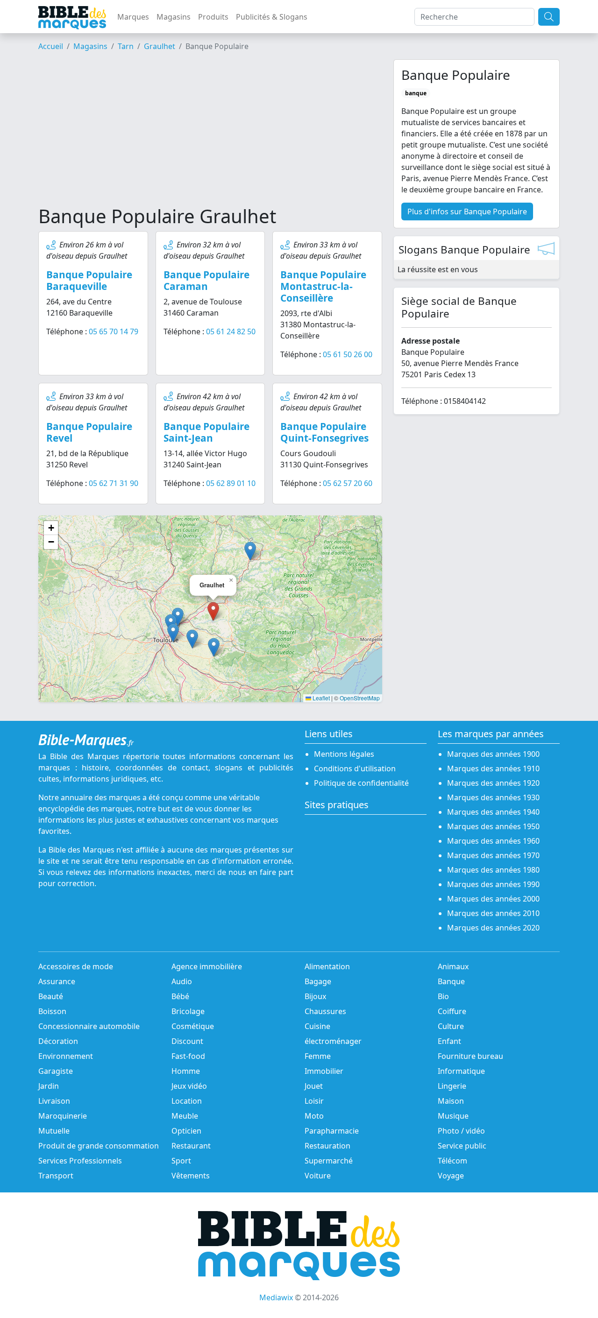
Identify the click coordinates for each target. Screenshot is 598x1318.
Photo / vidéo (461, 1131)
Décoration (58, 1041)
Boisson (52, 1011)
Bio (443, 996)
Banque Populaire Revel (89, 432)
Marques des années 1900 (493, 754)
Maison (451, 1101)
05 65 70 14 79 (113, 331)
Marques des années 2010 (493, 913)
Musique (453, 1116)
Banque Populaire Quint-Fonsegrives (324, 432)
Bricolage (188, 1011)
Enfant (449, 1041)
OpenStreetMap (360, 698)
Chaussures (325, 1011)
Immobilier (324, 1071)
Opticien (186, 1131)
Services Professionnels (80, 1161)
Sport (181, 1161)
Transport (55, 1175)
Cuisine (317, 1026)
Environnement (65, 1056)
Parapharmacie (332, 1131)
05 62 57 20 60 (347, 483)
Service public (462, 1146)
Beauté (50, 996)
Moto (314, 1116)
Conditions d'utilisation (355, 768)
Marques (133, 17)
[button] (250, 551)
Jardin (48, 1086)
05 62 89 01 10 (231, 483)
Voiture (318, 1175)
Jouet (314, 1086)
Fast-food (188, 1056)
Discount (187, 1041)
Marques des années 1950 (493, 826)
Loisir (314, 1101)
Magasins (174, 17)
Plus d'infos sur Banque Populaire (467, 211)
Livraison (54, 1101)
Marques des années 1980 (493, 870)
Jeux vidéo (189, 1086)
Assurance (56, 981)
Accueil (50, 46)
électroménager (333, 1041)
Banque (451, 981)
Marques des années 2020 (493, 928)
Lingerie (452, 1086)
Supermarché (329, 1161)
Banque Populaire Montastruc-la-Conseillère (323, 286)
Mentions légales (344, 754)
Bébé (180, 996)
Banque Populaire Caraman (206, 280)
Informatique (461, 1071)
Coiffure (452, 1011)
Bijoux (315, 996)
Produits (213, 17)
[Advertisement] (210, 132)
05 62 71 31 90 (113, 483)
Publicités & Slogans (271, 17)
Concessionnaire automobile (89, 1026)
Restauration (327, 1146)
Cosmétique (192, 1026)
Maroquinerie (62, 1116)
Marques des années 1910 (493, 768)
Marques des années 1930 (493, 797)
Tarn (126, 46)
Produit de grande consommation (98, 1146)
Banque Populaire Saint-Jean (206, 432)
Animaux (453, 966)
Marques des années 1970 (493, 855)
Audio (181, 981)
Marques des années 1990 (493, 884)
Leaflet (320, 698)
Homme (185, 1071)
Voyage (451, 1175)
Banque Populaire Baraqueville (89, 280)
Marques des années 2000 (493, 899)
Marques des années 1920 (493, 783)
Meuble (184, 1116)
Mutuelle (54, 1131)
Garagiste (55, 1071)
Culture (451, 1026)
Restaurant (191, 1146)
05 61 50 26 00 (347, 354)
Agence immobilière (206, 966)
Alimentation (327, 966)
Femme (318, 1056)
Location (186, 1101)
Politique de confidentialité (361, 783)
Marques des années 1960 (493, 841)
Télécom (452, 1161)
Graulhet (159, 46)
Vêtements (190, 1175)
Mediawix (276, 1297)
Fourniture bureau (470, 1056)
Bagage (318, 981)
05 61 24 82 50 (231, 331)
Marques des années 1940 (493, 812)
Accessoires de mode (75, 966)
